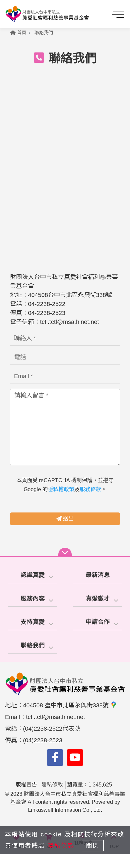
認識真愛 (33, 575)
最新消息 (98, 575)
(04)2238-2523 (42, 740)
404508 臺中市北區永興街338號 (66, 705)
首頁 (21, 32)
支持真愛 (33, 622)
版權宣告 (26, 784)
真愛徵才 (98, 598)
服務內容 (33, 598)
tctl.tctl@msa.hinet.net (69, 322)
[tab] (32, 575)
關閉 (92, 845)
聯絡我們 (43, 32)
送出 (68, 518)
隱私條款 (52, 784)
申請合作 (98, 622)
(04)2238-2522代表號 (51, 728)
